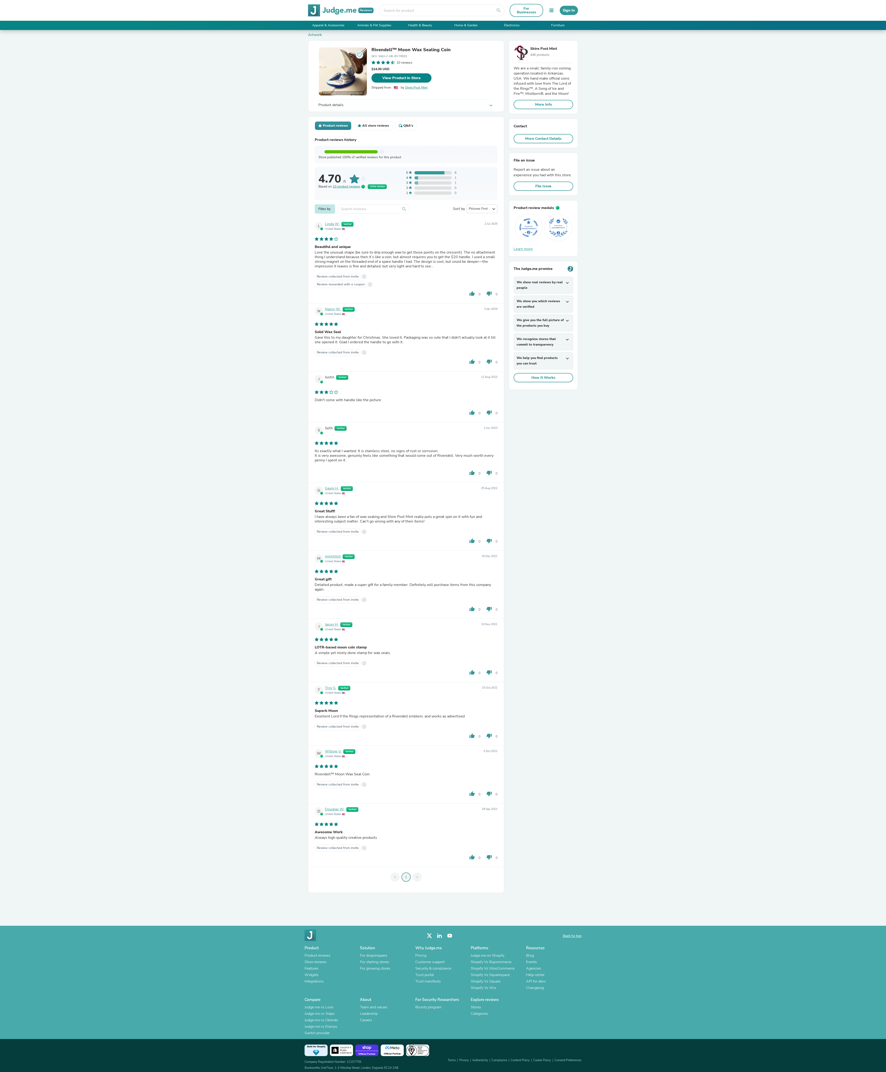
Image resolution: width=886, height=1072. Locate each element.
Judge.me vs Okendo (321, 1020)
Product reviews (317, 955)
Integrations (314, 981)
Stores (476, 1007)
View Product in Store (401, 78)
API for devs (536, 981)
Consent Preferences (567, 1060)
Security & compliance (433, 968)
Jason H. (331, 624)
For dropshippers (373, 955)
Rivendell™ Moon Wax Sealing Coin (411, 50)
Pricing (420, 955)
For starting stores (374, 962)
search (498, 10)
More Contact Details (543, 138)
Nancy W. (333, 309)
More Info (543, 104)
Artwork (315, 34)
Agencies (533, 968)
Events (531, 962)
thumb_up (472, 293)
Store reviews (315, 962)
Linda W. (332, 224)
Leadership (369, 1013)
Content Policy (520, 1060)
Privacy (464, 1060)
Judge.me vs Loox (319, 1007)
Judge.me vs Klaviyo (321, 1026)
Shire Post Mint (416, 87)
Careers (366, 1020)
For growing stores (375, 968)
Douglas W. (334, 809)
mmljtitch (333, 556)
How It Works (543, 377)
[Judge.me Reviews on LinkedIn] (439, 936)
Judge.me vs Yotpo (320, 1013)
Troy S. (330, 687)
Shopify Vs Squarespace (490, 975)
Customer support (430, 962)
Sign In (569, 10)
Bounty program (428, 1007)
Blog (530, 955)
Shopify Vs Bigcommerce (491, 962)
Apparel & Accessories (328, 25)
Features (311, 968)
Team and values (373, 1007)
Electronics (512, 25)
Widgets (312, 975)
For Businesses (526, 10)
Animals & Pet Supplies (374, 25)
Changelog (535, 987)
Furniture (557, 25)
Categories (479, 1013)
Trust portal (424, 975)
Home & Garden (466, 25)
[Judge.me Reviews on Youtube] (449, 936)
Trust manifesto (428, 981)
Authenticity (480, 1060)
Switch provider (317, 1033)
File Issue (543, 186)
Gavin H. (332, 488)
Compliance (499, 1060)
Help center (535, 975)
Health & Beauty (420, 25)
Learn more (523, 248)
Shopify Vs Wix (483, 987)
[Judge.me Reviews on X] (429, 936)
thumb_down (489, 293)
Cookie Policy (542, 1060)
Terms (452, 1060)
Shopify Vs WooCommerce (493, 968)
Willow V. (333, 751)
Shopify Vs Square (485, 981)
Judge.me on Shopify (487, 955)
